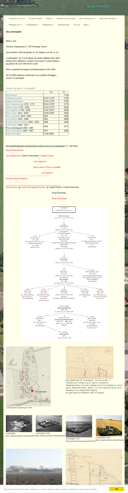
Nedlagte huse (15, 25)
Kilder (86, 25)
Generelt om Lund (16, 18)
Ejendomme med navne (66, 18)
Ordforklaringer (64, 25)
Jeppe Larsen (12, 107)
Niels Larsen (11, 113)
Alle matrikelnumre (87, 18)
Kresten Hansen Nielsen (17, 122)
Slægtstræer (48, 25)
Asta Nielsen (11, 125)
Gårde (49, 18)
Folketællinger (32, 25)
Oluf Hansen (11, 95)
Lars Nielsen (11, 119)
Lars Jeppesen (12, 110)
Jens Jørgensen (13, 104)
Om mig (77, 25)
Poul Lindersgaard (14, 131)
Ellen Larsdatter (13, 116)
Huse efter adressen (108, 18)
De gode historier (35, 18)
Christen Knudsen (14, 98)
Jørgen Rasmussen (14, 101)
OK (116, 489)
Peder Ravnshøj (13, 134)
